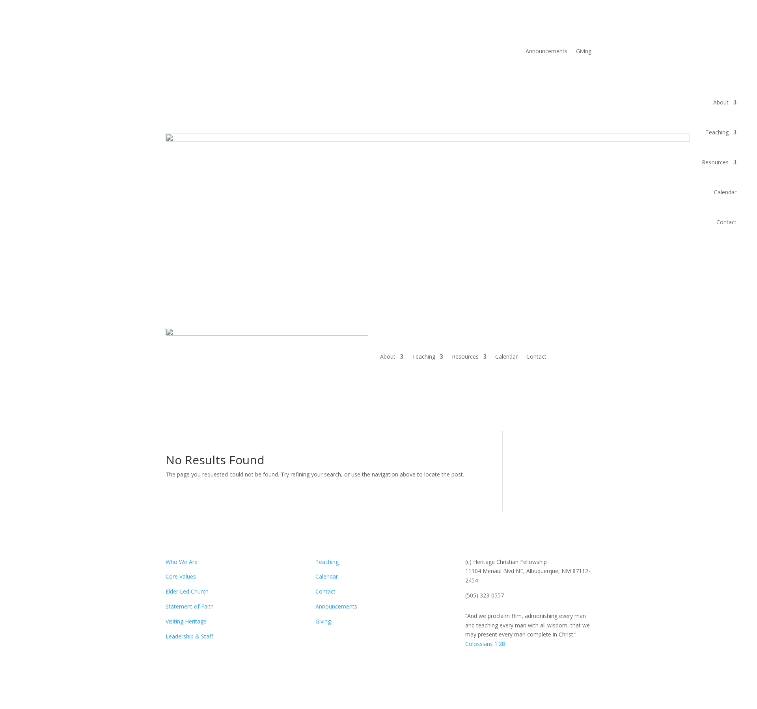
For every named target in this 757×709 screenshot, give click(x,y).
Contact (726, 222)
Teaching (717, 132)
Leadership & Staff (189, 636)
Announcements (546, 51)
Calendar (725, 192)
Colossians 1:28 (485, 644)
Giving (583, 51)
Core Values (181, 576)
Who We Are (182, 562)
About (721, 102)
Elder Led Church (187, 591)
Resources (715, 162)
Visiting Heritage (186, 621)
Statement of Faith (190, 606)
